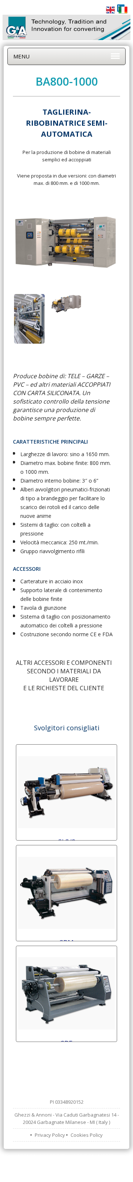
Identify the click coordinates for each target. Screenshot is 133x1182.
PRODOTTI (54, 1156)
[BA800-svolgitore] (66, 307)
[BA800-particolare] (29, 322)
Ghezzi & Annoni (75, 1174)
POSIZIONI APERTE (93, 1156)
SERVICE (64, 1163)
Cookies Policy (87, 1135)
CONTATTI (91, 1163)
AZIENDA (26, 1156)
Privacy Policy (50, 1135)
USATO (40, 1163)
